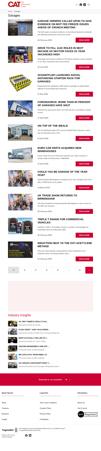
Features (5, 408)
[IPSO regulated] (88, 414)
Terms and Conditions (48, 403)
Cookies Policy (45, 408)
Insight (4, 419)
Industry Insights (19, 315)
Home (10, 11)
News (4, 403)
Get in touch (82, 408)
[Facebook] (80, 4)
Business (5, 414)
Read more (86, 40)
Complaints (44, 419)
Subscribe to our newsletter (50, 380)
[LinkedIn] (84, 4)
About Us (81, 403)
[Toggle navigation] (76, 4)
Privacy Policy (45, 414)
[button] (88, 4)
